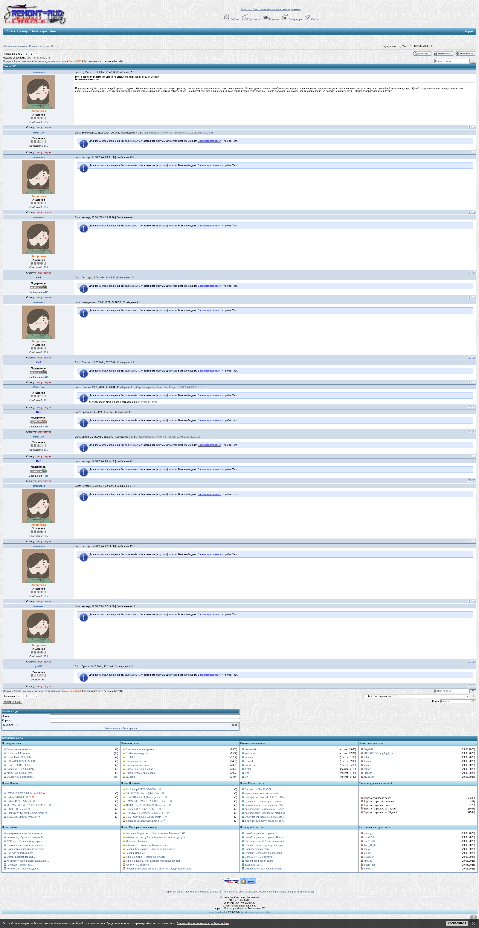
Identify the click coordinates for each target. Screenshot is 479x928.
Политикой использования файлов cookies (203, 923)
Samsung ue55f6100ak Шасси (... (144, 820)
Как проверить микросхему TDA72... (265, 809)
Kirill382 (368, 860)
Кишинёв (142, 841)
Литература (295, 19)
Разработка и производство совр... (26, 849)
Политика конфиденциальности (203, 891)
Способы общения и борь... (141, 769)
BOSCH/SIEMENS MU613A (22, 816)
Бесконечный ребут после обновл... (265, 820)
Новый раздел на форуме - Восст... (265, 837)
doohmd (368, 761)
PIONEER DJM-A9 (17, 809)
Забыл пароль (112, 728)
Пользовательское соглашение (240, 891)
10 (132, 436)
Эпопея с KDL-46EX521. (258, 789)
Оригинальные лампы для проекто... (27, 845)
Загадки (130, 776)
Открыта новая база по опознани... (264, 853)
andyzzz (368, 868)
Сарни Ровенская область (150, 856)
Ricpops (368, 772)
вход (155, 402)
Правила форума (39, 46)
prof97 (38, 666)
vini (246, 776)
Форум (7, 61)
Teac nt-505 (74, 61)
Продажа (274, 19)
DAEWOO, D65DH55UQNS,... (23, 761)
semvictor (250, 753)
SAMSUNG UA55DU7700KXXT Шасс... (147, 801)
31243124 (369, 776)
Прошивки (254, 19)
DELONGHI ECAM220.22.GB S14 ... (146, 813)
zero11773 (369, 841)
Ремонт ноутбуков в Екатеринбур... (27, 837)
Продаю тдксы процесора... (141, 772)
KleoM (40, 57)
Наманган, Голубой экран (154, 845)
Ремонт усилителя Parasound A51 (264, 805)
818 (115, 776)
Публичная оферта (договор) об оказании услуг (287, 891)
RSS (53, 46)
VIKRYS (31, 57)
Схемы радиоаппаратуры (21, 856)
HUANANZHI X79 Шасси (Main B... (145, 797)
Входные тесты (253, 864)
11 (133, 461)
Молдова (131, 841)
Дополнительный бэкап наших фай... (266, 841)
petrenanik (39, 72)
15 (132, 666)
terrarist (249, 761)
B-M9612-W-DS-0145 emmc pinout (25, 813)
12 (133, 485)
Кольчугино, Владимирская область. (156, 849)
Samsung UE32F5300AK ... (22, 769)
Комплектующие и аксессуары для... (28, 860)
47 (116, 753)
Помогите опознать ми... (20, 749)
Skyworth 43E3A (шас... (20, 753)
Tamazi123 (369, 769)
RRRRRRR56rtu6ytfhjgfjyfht (378, 753)
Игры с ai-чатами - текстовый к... (263, 793)
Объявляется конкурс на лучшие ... (265, 868)
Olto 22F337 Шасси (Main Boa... (143, 793)
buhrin (367, 757)
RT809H (130, 757)
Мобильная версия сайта (259, 860)
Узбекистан (132, 837)
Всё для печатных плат (20, 853)
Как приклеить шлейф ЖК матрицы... (266, 813)
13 (133, 546)
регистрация (143, 402)
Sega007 (368, 749)
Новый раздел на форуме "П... (262, 833)
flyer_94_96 (370, 845)
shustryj (368, 765)
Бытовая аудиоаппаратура (49, 61)
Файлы (235, 19)
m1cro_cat (369, 864)
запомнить (12, 724)
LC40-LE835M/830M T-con (21, 793)
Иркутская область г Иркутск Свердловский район (163, 868)
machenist (250, 749)
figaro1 (367, 849)
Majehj (367, 853)
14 (133, 606)
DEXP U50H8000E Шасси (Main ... (145, 816)
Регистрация (39, 31)
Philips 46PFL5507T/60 (19, 801)
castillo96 (369, 837)
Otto (247, 772)
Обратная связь (174, 891)
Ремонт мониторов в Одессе (23, 868)
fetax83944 (370, 856)
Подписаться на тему (257, 849)
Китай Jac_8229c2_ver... (20, 772)
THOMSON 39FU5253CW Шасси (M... (147, 805)
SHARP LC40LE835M (18, 765)
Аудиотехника (22, 61)
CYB (48, 57)
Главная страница (17, 31)
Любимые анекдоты (137, 753)
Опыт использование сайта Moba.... (265, 816)
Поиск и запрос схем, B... (140, 765)
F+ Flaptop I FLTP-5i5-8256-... (142, 789)
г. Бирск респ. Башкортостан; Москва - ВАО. (160, 833)
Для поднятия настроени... (141, 749)
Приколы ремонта (136, 761)
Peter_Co (38, 132)
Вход (53, 31)
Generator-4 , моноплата (258, 856)
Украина (130, 856)
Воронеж (140, 853)
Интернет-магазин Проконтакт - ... (26, 833)
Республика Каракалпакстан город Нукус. (163, 837)
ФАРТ (248, 769)
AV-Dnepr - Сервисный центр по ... (26, 841)
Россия (130, 833)
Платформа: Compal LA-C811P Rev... (265, 797)
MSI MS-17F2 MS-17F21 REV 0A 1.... (27, 805)
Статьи (315, 19)
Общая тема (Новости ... (21, 776)
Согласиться (457, 923)
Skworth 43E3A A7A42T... (21, 757)
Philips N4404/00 (16, 797)
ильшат (249, 757)
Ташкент (144, 864)
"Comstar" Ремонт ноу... (20, 864)
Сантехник (251, 765)
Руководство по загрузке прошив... (264, 801)
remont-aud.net (217, 912)
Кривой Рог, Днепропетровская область (158, 860)
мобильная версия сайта (256, 912)
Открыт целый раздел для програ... (265, 845)
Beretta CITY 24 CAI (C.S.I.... (142, 809)
